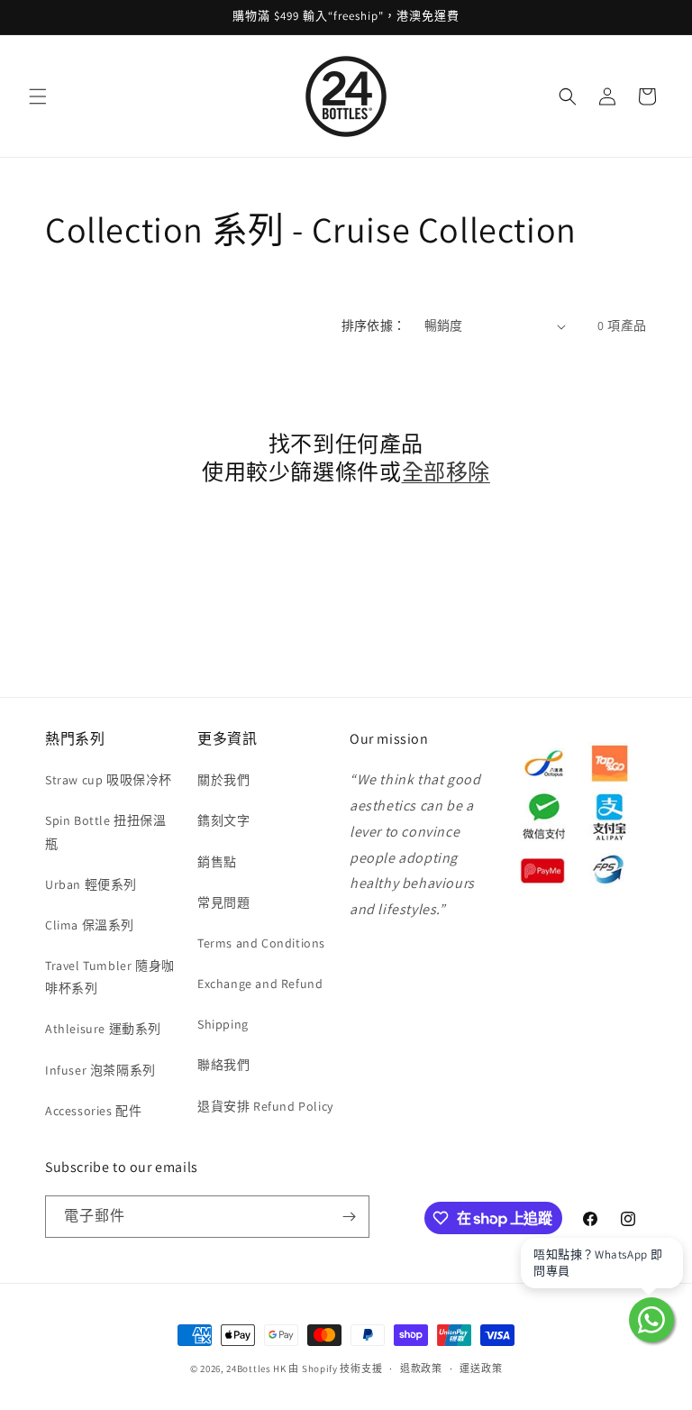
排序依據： (373, 325)
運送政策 (481, 1368)
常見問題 (223, 902)
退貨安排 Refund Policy (265, 1106)
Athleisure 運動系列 (103, 1029)
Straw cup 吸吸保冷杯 (108, 780)
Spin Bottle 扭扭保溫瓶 (106, 831)
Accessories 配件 (93, 1111)
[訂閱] (349, 1216)
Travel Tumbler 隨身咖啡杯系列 (110, 976)
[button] (38, 96)
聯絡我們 (223, 1065)
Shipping (223, 1024)
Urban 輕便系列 (91, 884)
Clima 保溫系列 (89, 925)
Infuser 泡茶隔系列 (100, 1070)
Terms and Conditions (261, 943)
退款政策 (421, 1368)
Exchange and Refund (260, 983)
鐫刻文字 (223, 820)
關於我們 (223, 780)
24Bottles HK (256, 1368)
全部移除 (446, 472)
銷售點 (217, 862)
